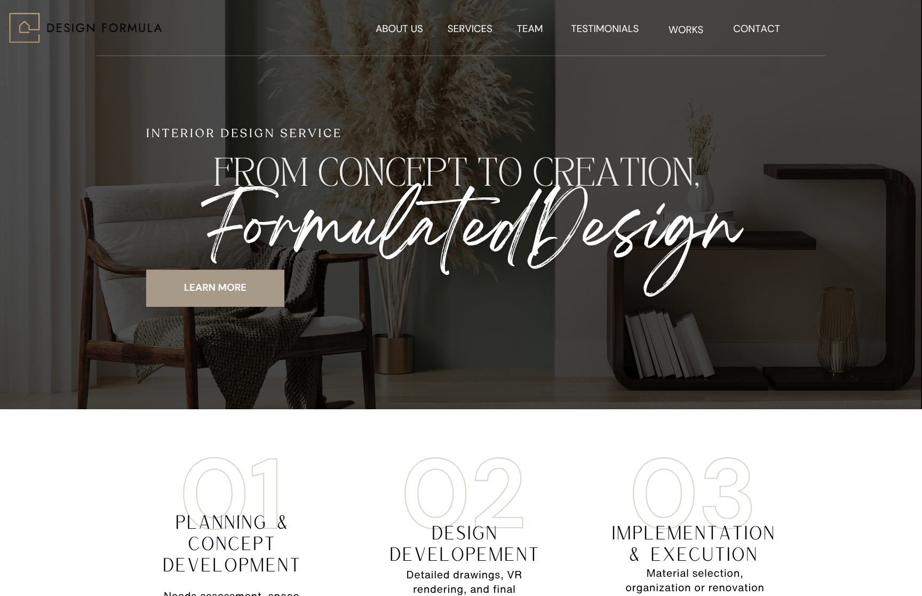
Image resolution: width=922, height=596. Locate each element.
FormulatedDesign (470, 233)
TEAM (529, 28)
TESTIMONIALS (605, 28)
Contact (756, 28)
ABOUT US (399, 28)
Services (470, 28)
